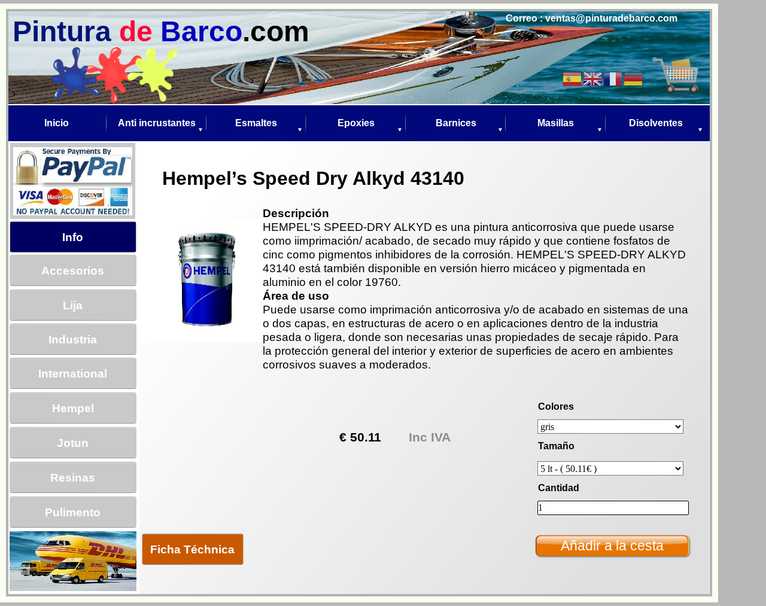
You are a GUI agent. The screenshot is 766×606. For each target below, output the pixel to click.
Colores (556, 406)
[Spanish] (573, 78)
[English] (593, 78)
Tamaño (556, 446)
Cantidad (558, 488)
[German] (634, 78)
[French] (613, 78)
